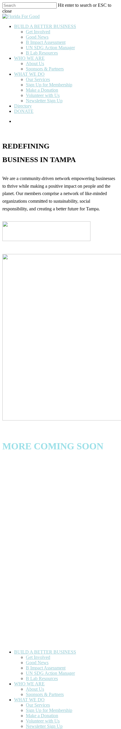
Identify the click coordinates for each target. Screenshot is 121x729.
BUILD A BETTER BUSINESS (45, 651)
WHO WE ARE (29, 683)
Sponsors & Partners (45, 694)
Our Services (38, 704)
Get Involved (38, 657)
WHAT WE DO (29, 699)
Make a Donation (42, 715)
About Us (35, 689)
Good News (37, 662)
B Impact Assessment (45, 667)
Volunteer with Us (43, 720)
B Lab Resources (42, 678)
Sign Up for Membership (49, 710)
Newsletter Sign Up (44, 726)
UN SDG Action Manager (50, 673)
